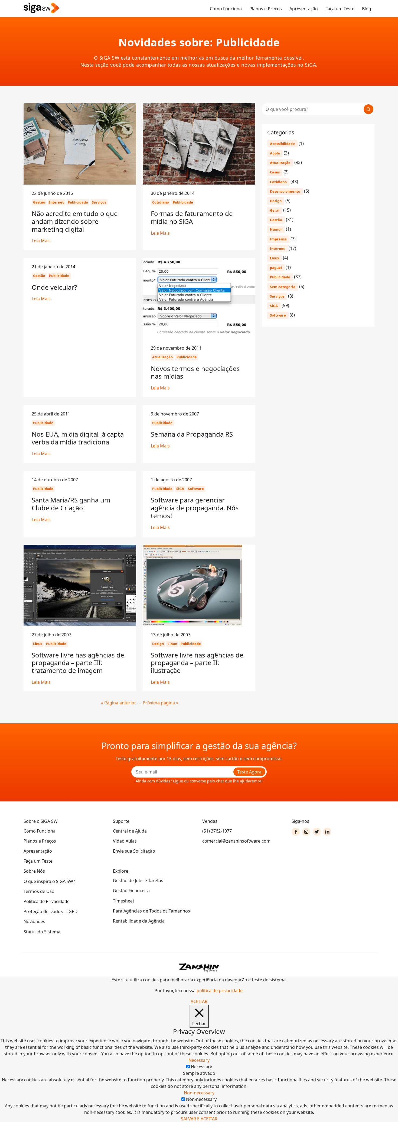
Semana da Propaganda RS (192, 434)
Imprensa (278, 239)
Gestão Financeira (131, 891)
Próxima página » (160, 703)
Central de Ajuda (130, 831)
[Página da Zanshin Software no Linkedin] (327, 831)
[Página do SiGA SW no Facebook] (296, 831)
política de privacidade (220, 991)
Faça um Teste (339, 9)
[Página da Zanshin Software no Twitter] (317, 831)
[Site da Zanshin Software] (199, 967)
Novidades (34, 921)
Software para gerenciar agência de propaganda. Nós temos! (195, 507)
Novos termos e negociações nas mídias (195, 372)
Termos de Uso (39, 891)
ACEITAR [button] (199, 1001)
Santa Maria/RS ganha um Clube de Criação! (71, 503)
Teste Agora (249, 772)
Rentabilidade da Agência (139, 921)
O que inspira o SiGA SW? (49, 881)
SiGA (274, 305)
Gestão (276, 219)
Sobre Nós (34, 871)
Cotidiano (278, 181)
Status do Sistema (42, 932)
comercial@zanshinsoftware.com (236, 841)
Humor (276, 229)
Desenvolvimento (285, 191)
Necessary (201, 1067)
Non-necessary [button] (199, 1093)
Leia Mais (41, 241)
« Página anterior (118, 703)
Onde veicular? (54, 287)
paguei (276, 267)
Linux (274, 258)
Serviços (277, 296)
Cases (275, 172)
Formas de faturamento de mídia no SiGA (192, 217)
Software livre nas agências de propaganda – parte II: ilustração (197, 662)
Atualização (280, 162)
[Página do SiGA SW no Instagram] (306, 831)
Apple (275, 153)
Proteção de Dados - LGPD (51, 911)
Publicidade (280, 277)
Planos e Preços (265, 9)
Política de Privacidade (47, 901)
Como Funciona (226, 9)
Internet (277, 248)
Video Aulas (125, 841)
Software (278, 315)
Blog (366, 9)
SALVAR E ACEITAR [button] (199, 1119)
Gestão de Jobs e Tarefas (138, 881)
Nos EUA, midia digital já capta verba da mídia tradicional (78, 438)
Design (276, 200)
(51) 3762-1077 (217, 831)
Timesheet (123, 901)
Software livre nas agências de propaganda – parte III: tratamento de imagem (78, 662)
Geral (274, 210)
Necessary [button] (199, 1060)
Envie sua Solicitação (134, 851)
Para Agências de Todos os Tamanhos (151, 911)
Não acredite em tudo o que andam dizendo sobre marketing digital (75, 221)
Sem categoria (282, 286)
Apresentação (303, 9)
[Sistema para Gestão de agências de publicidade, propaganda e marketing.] (41, 8)
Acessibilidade (282, 143)
